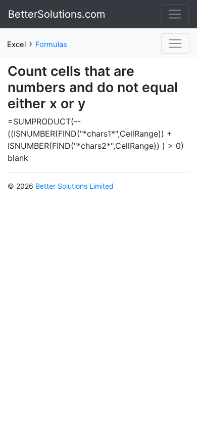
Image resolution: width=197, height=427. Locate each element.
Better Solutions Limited (74, 186)
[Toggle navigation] (175, 14)
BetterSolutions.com (56, 14)
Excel (16, 44)
